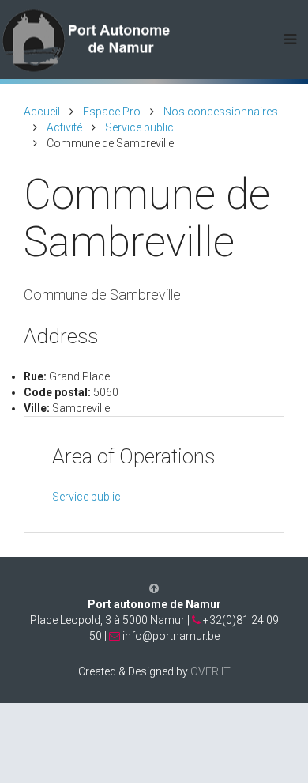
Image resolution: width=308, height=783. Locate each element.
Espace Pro (112, 111)
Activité (64, 127)
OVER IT (210, 671)
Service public (139, 127)
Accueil (42, 111)
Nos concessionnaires (220, 111)
